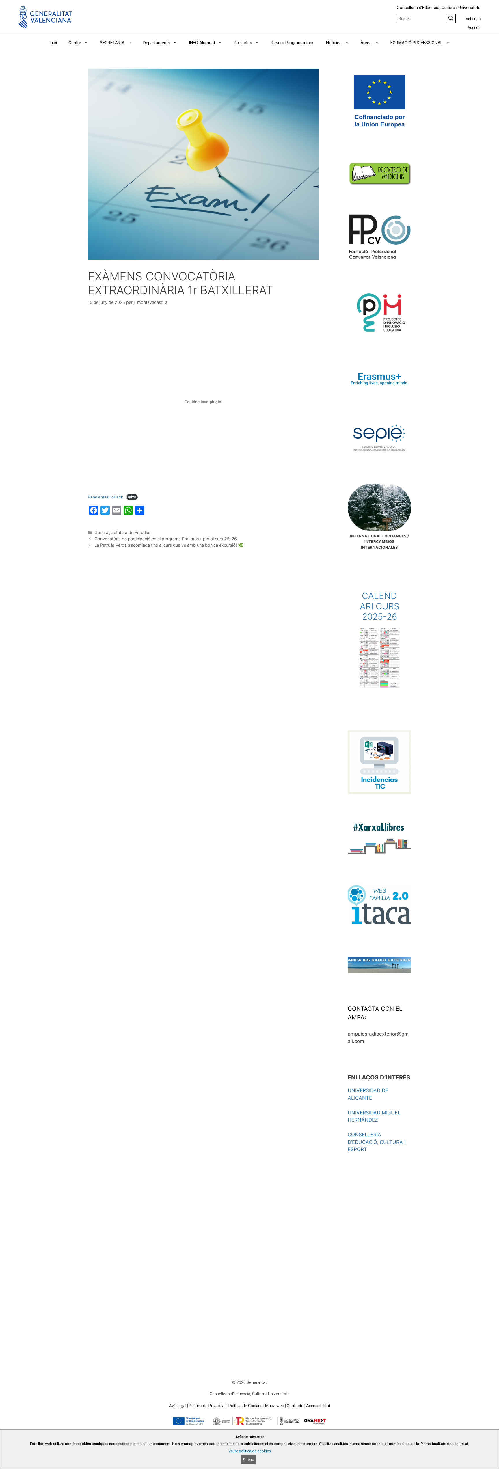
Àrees (366, 42)
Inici (53, 42)
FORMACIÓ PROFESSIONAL (416, 42)
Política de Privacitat (207, 1405)
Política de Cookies (245, 1405)
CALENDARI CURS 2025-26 (379, 606)
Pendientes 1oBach (105, 497)
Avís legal (177, 1405)
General (101, 532)
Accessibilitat (318, 1405)
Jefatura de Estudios (131, 532)
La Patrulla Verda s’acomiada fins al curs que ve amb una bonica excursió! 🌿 (168, 545)
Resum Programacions (292, 42)
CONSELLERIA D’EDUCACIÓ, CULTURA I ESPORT (376, 1142)
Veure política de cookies (249, 1451)
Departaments (156, 42)
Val (468, 19)
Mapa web (274, 1405)
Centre (74, 42)
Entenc (248, 1459)
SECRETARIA (112, 42)
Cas (477, 19)
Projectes (243, 42)
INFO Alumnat (202, 42)
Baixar (132, 497)
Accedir (474, 27)
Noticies (334, 42)
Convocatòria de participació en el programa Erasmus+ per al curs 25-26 (165, 538)
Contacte (295, 1405)
